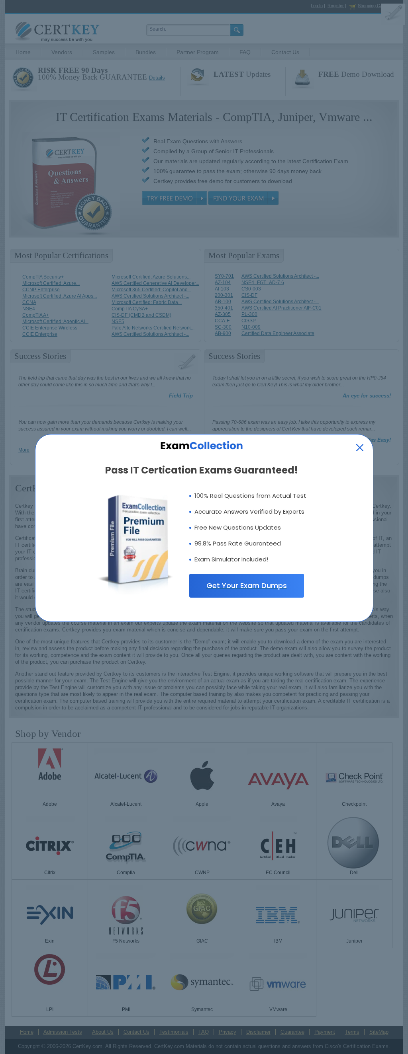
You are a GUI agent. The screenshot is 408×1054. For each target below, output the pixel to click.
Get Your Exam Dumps (246, 585)
